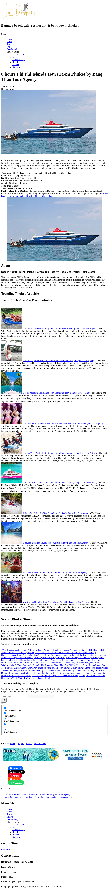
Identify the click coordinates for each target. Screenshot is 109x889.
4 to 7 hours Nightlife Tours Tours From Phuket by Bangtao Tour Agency (56, 602)
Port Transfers (40, 668)
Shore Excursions (16, 673)
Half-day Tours (56, 657)
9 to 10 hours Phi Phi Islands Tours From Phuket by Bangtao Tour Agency (56, 393)
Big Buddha (95, 650)
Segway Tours (94, 670)
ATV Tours (72, 650)
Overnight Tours (30, 665)
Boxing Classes (35, 652)
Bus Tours (47, 652)
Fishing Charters (17, 657)
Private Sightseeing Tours (89, 668)
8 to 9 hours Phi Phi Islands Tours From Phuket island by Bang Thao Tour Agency (60, 482)
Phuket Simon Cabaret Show (20, 668)
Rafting (40, 670)
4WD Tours (6, 650)
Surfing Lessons (32, 675)
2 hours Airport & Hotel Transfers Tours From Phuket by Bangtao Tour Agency (58, 360)
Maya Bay (61, 662)
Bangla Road (84, 650)
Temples (64, 675)
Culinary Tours (15, 655)
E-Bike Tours (82, 655)
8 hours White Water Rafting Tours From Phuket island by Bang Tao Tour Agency (60, 328)
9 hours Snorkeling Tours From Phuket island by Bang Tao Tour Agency (55, 543)
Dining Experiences (53, 655)
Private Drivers (71, 668)
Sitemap (16, 67)
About (9, 41)
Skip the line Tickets (50, 673)
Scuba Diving (80, 670)
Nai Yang (85, 662)
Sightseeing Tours (32, 673)
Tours (9, 44)
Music (15, 57)
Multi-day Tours (73, 662)
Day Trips (39, 655)
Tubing (83, 675)
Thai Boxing (74, 675)
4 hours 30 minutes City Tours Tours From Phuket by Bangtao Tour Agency (36, 797)
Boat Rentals (15, 652)
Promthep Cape (17, 670)
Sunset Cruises (18, 675)
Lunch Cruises (41, 662)
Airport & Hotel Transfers (55, 650)
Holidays (88, 657)
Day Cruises (28, 655)
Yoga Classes (37, 678)
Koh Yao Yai (11, 662)
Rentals (15, 64)
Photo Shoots (89, 665)
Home (9, 39)
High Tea (67, 657)
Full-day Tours (42, 657)
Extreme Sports (96, 655)
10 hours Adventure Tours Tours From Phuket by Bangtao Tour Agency (55, 572)
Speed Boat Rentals (84, 673)
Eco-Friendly (13, 49)
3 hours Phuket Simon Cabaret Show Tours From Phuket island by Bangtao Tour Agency (63, 423)
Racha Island (30, 670)
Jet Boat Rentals (69, 660)
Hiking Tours (78, 657)
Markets (52, 662)
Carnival (56, 652)
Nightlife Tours (16, 665)
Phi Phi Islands (76, 665)
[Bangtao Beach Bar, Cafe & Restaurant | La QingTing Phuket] (18, 19)
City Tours (83, 652)
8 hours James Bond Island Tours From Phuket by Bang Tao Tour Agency (36, 794)
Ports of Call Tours (55, 668)
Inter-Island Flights (35, 660)
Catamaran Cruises (69, 652)
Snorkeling (65, 673)
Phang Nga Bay (61, 665)
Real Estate (17, 62)
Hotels (29, 743)
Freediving (30, 657)
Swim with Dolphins (50, 675)
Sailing (70, 670)
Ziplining (48, 678)
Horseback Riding (18, 660)
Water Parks (92, 675)
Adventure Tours (19, 650)
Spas (72, 673)
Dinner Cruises (69, 655)
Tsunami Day (18, 59)
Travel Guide (18, 54)
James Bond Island (53, 660)
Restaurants (61, 670)
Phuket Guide (40, 743)
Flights (10, 46)
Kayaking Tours (84, 660)
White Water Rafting (21, 678)
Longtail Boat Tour (26, 662)
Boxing (24, 652)
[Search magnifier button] (4, 700)
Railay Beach (50, 670)
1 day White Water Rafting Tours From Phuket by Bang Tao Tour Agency (56, 513)
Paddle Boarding (46, 665)
